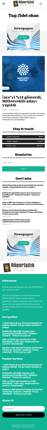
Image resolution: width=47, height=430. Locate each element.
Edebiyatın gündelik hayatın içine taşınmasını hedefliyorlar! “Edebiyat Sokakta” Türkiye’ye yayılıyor (21, 194)
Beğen (41, 136)
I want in (23, 169)
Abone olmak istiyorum (23, 415)
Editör (4, 110)
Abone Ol (40, 146)
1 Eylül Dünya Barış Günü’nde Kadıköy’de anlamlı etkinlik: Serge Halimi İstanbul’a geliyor (22, 186)
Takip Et (40, 141)
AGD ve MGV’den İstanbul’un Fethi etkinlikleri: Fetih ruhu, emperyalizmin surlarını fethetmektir (22, 203)
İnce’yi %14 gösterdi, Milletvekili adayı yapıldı (22, 101)
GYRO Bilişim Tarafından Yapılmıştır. (23, 427)
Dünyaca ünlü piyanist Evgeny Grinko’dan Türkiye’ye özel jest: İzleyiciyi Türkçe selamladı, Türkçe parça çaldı (22, 212)
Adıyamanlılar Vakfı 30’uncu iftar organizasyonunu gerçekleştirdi (16, 220)
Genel (5, 88)
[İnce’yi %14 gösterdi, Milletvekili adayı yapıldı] (23, 74)
